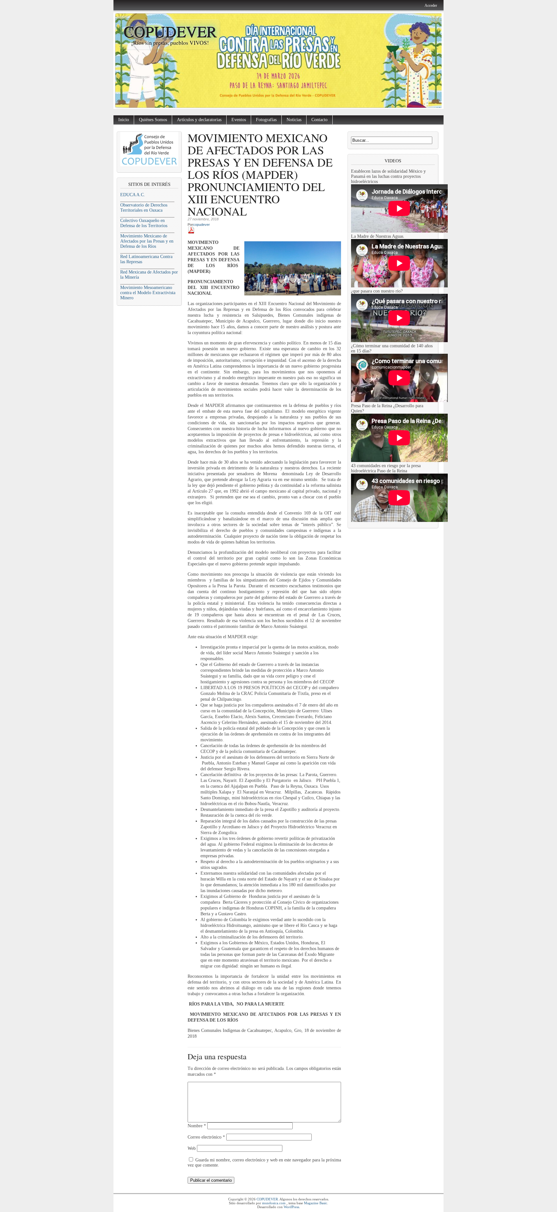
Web (192, 1148)
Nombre (197, 1125)
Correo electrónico (206, 1137)
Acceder (431, 5)
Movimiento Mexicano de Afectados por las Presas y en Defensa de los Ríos (146, 241)
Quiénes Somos (153, 119)
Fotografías (266, 119)
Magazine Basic (315, 1203)
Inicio (123, 119)
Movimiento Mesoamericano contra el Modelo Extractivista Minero (147, 292)
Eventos (238, 119)
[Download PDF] (191, 232)
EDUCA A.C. (132, 194)
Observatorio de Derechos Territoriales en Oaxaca (143, 208)
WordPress (291, 1207)
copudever (201, 224)
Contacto (319, 119)
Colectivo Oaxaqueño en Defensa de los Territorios (143, 223)
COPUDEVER (170, 31)
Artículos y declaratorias (199, 119)
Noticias (294, 119)
